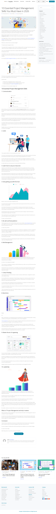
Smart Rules (17, 493)
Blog (47, 1)
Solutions (33, 1)
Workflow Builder (4, 499)
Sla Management (17, 494)
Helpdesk (16, 489)
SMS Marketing (4, 497)
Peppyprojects (17, 495)
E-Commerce (41, 19)
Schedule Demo (52, 1)
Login (39, 1)
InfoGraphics (41, 23)
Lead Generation (42, 26)
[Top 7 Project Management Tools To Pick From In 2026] (10, 465)
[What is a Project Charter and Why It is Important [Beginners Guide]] (28, 465)
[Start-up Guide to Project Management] (46, 465)
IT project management (14, 83)
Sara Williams (13, 13)
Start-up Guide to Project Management (44, 475)
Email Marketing (4, 490)
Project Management (20, 13)
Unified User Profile (31, 489)
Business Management (43, 14)
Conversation (17, 499)
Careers (43, 490)
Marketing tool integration (32, 493)
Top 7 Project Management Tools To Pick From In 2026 (8, 475)
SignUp (43, 1)
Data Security (42, 18)
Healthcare (30, 499)
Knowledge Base (42, 25)
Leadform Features (4, 494)
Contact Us (43, 491)
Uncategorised (42, 37)
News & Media (44, 493)
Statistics (41, 35)
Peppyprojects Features (18, 497)
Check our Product (18, 433)
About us (43, 489)
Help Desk (41, 22)
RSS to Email (3, 498)
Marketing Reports (4, 495)
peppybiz (12, 471)
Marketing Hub (16, 1)
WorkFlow (41, 38)
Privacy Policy (44, 494)
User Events (30, 490)
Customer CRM (28, 1)
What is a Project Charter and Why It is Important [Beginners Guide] (27, 476)
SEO (40, 33)
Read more (4, 477)
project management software (11, 58)
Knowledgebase (17, 498)
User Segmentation (31, 491)
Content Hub (41, 15)
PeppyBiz (10, 1)
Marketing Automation (43, 27)
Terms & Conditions (45, 495)
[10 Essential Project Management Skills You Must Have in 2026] (19, 22)
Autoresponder (4, 491)
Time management (5, 320)
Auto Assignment (17, 490)
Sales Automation (42, 31)
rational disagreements (28, 223)
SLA (40, 34)
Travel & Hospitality (31, 497)
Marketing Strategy (42, 29)
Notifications (17, 491)
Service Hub (22, 1)
